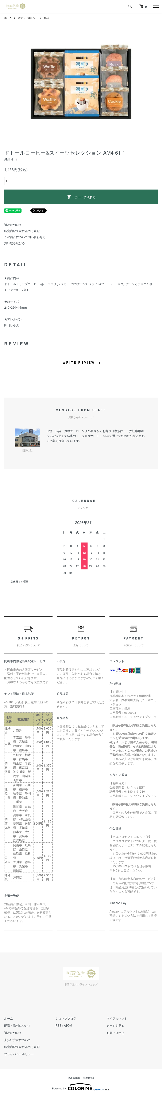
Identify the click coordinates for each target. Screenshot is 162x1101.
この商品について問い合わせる (25, 237)
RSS (58, 1025)
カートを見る (115, 1025)
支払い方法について (17, 1040)
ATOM (68, 1025)
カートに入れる (85, 197)
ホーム (8, 18)
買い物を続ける (14, 243)
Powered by (59, 1088)
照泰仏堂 (88, 1077)
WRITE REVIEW (79, 362)
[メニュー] (155, 6)
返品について (13, 225)
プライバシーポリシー (19, 1054)
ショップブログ (65, 1018)
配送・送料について (17, 1025)
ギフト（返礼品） (28, 18)
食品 (46, 18)
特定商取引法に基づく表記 (22, 231)
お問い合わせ (115, 1033)
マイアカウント (117, 1018)
